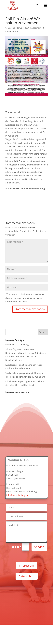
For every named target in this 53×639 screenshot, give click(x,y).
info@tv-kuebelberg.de (17, 495)
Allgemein (36, 28)
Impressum (26, 565)
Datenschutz (26, 576)
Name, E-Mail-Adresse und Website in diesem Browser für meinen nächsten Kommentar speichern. (25, 298)
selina (12, 28)
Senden (39, 547)
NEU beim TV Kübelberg (17, 344)
